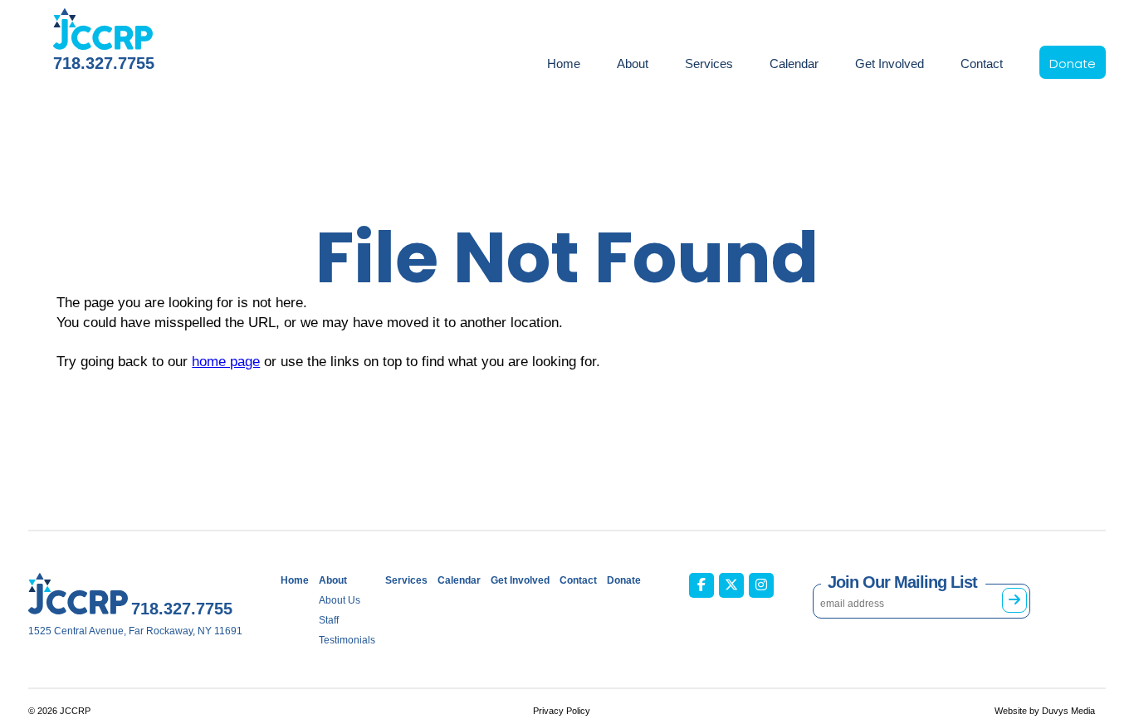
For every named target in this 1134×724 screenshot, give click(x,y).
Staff (329, 620)
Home (563, 63)
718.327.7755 (103, 63)
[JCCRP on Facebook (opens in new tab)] (701, 585)
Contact (981, 63)
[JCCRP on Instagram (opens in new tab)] (761, 585)
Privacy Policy (561, 711)
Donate (1072, 63)
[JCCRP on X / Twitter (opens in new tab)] (731, 585)
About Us (339, 600)
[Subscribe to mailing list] (1014, 600)
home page (226, 361)
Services (709, 63)
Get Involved (889, 63)
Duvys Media (1068, 711)
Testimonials (347, 640)
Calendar (794, 63)
